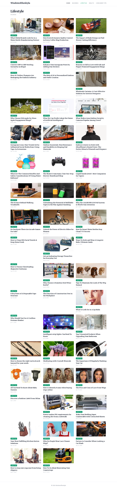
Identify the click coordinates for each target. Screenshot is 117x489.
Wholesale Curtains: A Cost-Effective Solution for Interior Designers (90, 92)
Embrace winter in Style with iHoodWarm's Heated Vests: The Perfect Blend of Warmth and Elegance (91, 147)
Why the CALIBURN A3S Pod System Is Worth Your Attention (90, 204)
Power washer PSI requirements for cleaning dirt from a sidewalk (57, 416)
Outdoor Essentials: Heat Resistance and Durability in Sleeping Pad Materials (57, 147)
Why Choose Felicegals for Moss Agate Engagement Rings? (23, 119)
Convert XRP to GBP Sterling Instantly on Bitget (22, 66)
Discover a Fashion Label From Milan (25, 398)
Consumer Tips (101, 3)
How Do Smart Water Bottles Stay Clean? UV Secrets (89, 230)
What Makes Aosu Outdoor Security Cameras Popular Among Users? (90, 119)
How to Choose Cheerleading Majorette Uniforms (22, 268)
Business (75, 3)
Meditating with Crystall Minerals (57, 361)
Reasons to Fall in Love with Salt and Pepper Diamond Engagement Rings (90, 66)
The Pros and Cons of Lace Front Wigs (91, 388)
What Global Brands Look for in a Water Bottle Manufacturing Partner (25, 39)
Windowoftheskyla (20, 3)
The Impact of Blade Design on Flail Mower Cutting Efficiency (90, 39)
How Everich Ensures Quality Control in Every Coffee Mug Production (58, 39)
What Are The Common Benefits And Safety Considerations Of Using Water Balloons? (26, 176)
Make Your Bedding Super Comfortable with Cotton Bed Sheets (90, 416)
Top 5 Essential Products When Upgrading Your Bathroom (88, 335)
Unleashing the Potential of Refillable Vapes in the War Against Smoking (58, 204)
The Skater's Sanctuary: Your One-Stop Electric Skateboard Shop (58, 175)
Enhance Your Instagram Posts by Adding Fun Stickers (56, 66)
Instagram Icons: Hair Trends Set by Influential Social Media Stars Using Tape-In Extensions (25, 147)
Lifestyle (83, 3)
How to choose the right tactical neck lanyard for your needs (25, 362)
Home (68, 3)
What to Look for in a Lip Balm (88, 310)
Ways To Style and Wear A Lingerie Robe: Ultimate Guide (89, 241)
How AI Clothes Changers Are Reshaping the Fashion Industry (23, 76)
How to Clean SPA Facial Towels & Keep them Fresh (24, 241)
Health (91, 3)
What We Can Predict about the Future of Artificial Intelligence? (58, 119)
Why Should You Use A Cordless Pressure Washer (23, 319)
